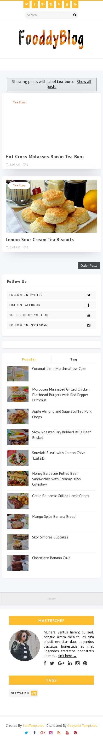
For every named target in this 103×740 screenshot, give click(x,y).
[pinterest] (75, 4)
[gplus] (43, 4)
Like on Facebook (24, 305)
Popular (29, 359)
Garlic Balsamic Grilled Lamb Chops (60, 495)
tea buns (19, 102)
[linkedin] (70, 663)
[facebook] (35, 4)
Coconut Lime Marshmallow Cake (59, 368)
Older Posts (88, 265)
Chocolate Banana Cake (51, 557)
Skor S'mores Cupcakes (50, 537)
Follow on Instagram (28, 325)
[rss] (59, 4)
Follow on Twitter (26, 295)
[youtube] (67, 4)
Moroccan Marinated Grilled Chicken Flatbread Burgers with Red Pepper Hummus (61, 394)
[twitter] (26, 4)
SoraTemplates (33, 725)
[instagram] (51, 4)
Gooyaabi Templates (82, 725)
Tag (73, 359)
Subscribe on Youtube (29, 315)
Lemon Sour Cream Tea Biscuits (40, 239)
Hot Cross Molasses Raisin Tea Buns (45, 156)
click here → (67, 655)
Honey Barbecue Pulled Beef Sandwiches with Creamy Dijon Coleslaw (56, 479)
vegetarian (20, 693)
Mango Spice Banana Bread (53, 516)
